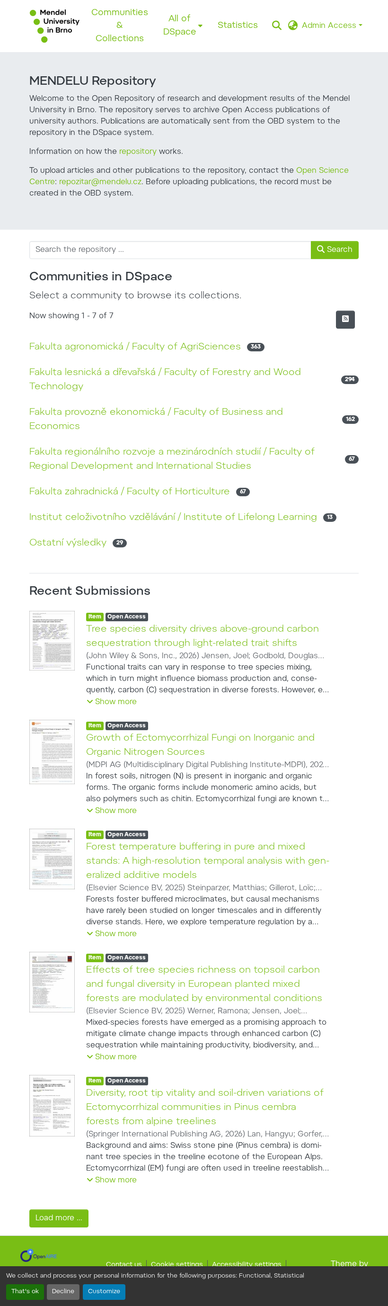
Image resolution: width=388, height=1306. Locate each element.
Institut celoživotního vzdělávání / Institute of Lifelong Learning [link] (173, 517)
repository (138, 152)
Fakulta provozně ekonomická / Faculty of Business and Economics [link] (156, 419)
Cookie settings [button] (177, 1265)
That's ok (25, 1292)
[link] (38, 1255)
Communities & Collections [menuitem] (119, 26)
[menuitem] (182, 26)
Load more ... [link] (58, 1218)
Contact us (124, 1265)
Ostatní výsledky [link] (67, 543)
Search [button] (339, 250)
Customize (104, 1292)
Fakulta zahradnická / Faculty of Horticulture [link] (129, 492)
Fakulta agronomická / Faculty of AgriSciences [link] (135, 347)
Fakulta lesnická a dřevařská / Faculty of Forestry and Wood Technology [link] (165, 380)
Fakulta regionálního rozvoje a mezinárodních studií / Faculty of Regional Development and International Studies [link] (172, 459)
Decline (63, 1292)
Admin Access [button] (330, 26)
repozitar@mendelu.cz (100, 182)
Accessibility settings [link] (247, 1265)
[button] (54, 26)
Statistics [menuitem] (238, 25)
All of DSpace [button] (179, 26)
